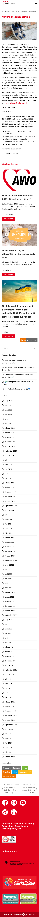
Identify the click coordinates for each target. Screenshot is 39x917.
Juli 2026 (8, 405)
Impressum (7, 823)
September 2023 (11, 560)
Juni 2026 (8, 410)
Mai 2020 (8, 743)
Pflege (15, 772)
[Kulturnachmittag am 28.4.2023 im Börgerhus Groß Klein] (19, 245)
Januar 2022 (9, 652)
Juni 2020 (8, 738)
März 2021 (8, 697)
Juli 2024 (8, 515)
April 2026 (8, 419)
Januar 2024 (9, 542)
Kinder (26, 45)
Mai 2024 (8, 524)
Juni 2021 (8, 684)
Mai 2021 (8, 688)
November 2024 (10, 497)
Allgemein (7, 768)
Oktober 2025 (10, 446)
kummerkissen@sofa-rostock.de (17, 103)
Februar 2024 (10, 538)
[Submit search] (35, 348)
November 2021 (10, 661)
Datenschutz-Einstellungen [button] (15, 826)
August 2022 (9, 620)
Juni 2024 (8, 519)
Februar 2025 (10, 483)
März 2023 (8, 588)
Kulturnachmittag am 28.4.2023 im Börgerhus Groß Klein (18, 254)
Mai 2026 (8, 414)
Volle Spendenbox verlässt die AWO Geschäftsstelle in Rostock (28, 789)
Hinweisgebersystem (11, 829)
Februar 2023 (10, 592)
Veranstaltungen (9, 776)
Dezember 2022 (10, 602)
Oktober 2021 (10, 665)
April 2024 (8, 528)
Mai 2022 (8, 633)
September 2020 (11, 725)
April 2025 (8, 474)
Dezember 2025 (10, 437)
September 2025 (11, 451)
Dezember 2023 (10, 547)
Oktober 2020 (10, 720)
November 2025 (10, 442)
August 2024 (9, 510)
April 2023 (8, 583)
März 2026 (8, 423)
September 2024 (11, 506)
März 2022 (8, 643)
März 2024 (8, 533)
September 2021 (11, 670)
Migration (6, 772)
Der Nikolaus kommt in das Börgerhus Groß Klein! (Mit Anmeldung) (10, 789)
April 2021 (8, 693)
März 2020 (8, 752)
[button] (36, 3)
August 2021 (9, 674)
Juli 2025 (8, 460)
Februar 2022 (10, 647)
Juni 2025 (8, 465)
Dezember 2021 (10, 656)
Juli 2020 (8, 734)
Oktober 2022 (10, 611)
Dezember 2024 (10, 492)
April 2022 (8, 638)
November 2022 (10, 606)
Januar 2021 (9, 706)
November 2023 (10, 551)
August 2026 (9, 401)
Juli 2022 (8, 624)
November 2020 (10, 716)
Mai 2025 (8, 469)
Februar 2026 (10, 428)
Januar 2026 (9, 433)
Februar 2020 (10, 757)
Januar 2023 (9, 597)
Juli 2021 (8, 679)
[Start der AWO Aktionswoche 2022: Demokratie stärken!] (19, 191)
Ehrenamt (16, 768)
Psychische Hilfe (25, 772)
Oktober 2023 (10, 556)
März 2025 (8, 478)
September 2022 (11, 615)
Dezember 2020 (10, 711)
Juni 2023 (8, 574)
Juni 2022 (8, 629)
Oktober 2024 (10, 501)
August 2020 (9, 729)
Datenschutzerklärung (23, 823)
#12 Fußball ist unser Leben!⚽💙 (17, 389)
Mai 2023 (8, 579)
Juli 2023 (8, 570)
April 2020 (8, 748)
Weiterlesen (8, 219)
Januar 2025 (9, 487)
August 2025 (9, 455)
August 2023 (9, 565)
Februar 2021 (10, 702)
